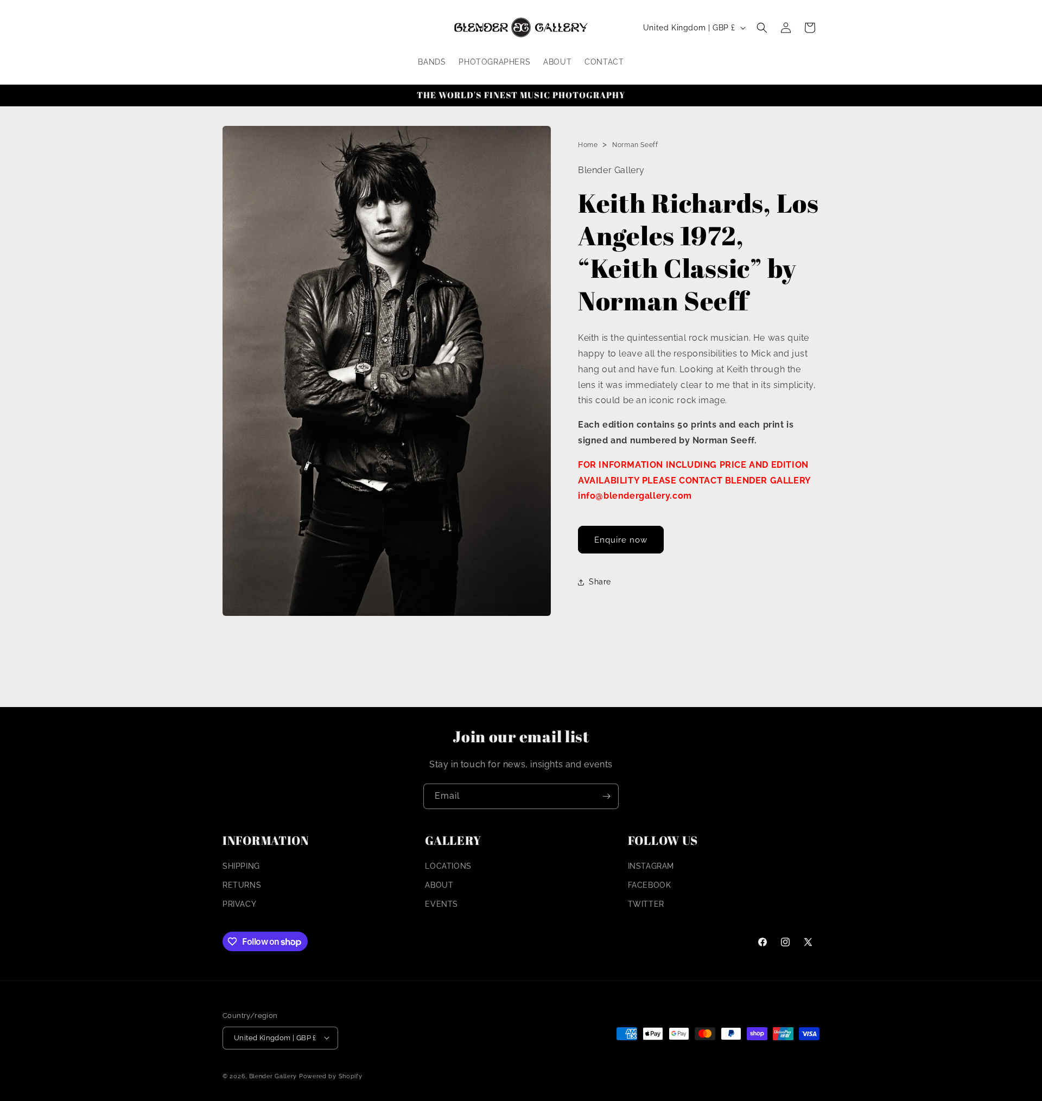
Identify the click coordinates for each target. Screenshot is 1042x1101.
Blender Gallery (273, 1075)
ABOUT (439, 885)
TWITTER (646, 904)
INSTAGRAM (651, 866)
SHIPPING (241, 866)
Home (588, 145)
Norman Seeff (635, 145)
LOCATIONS (448, 866)
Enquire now (620, 540)
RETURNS (242, 885)
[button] (762, 28)
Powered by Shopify (331, 1075)
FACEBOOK (649, 885)
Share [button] (600, 581)
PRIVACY (239, 904)
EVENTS (441, 904)
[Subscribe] (606, 796)
